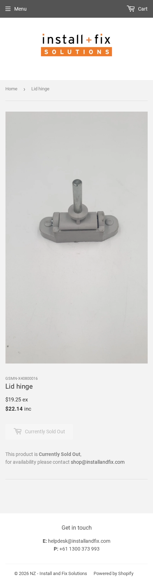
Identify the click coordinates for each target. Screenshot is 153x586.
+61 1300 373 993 (79, 549)
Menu (20, 9)
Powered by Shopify (113, 573)
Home (11, 88)
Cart (142, 9)
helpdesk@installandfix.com (79, 541)
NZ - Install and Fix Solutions (58, 573)
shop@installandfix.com (98, 462)
